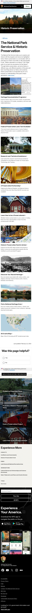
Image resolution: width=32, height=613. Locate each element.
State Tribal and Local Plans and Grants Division (14, 475)
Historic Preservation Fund (8, 457)
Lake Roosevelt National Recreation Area (12, 464)
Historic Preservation (12, 28)
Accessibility (4, 578)
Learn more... (11, 75)
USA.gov (3, 601)
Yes (6, 358)
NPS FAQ (3, 591)
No (6, 362)
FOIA (2, 583)
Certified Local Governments (9, 455)
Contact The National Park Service (10, 588)
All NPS (16, 500)
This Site (16, 496)
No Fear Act (4, 593)
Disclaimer (3, 596)
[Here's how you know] (16, 2)
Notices (3, 586)
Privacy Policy (4, 581)
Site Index (3, 483)
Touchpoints (12, 370)
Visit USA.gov (5, 609)
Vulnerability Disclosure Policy (9, 598)
